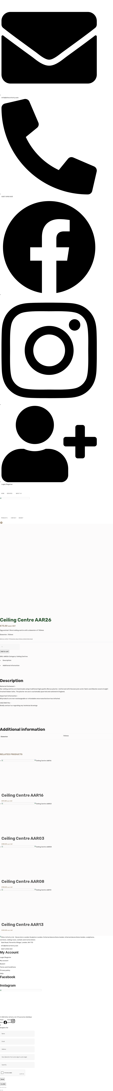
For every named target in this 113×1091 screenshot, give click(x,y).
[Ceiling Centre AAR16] (57, 776)
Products (4, 518)
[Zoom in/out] (5, 1087)
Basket (21, 518)
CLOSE (3, 1084)
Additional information (11, 665)
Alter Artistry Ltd (10, 1017)
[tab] (57, 660)
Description (7, 660)
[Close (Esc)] (0, 1087)
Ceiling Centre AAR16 (22, 795)
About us (19, 493)
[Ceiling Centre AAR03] (57, 819)
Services (9, 493)
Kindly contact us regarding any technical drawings (18, 705)
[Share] (2, 1087)
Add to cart (5, 651)
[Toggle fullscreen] (4, 1087)
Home (2, 493)
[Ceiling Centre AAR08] (57, 862)
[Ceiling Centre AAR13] (57, 905)
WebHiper (29, 1017)
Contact (13, 518)
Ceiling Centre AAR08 (22, 881)
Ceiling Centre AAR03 (22, 838)
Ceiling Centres (22, 656)
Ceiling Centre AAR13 (22, 924)
